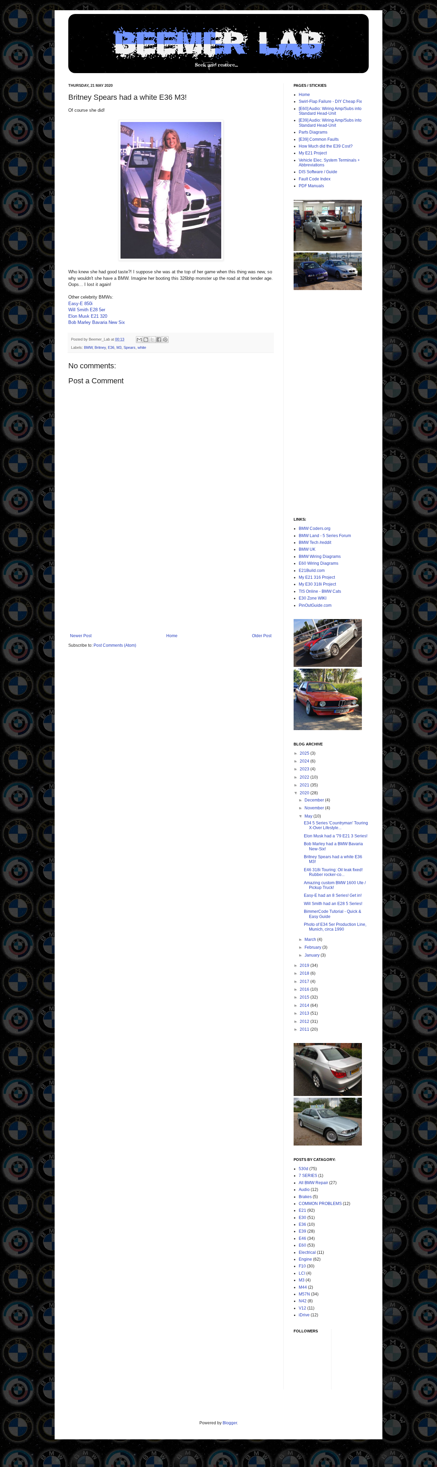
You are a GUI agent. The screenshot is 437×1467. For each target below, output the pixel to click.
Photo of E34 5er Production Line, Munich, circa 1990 (335, 927)
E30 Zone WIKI (312, 598)
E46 (302, 1238)
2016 (305, 989)
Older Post (261, 635)
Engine (305, 1259)
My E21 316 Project (317, 577)
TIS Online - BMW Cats (320, 591)
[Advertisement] (170, 582)
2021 (305, 785)
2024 (305, 761)
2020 (305, 793)
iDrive (304, 1315)
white (142, 347)
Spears (130, 347)
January (313, 955)
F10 (302, 1266)
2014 (305, 1005)
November (315, 808)
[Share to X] (152, 339)
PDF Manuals (311, 185)
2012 (305, 1021)
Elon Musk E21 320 (87, 316)
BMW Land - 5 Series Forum (325, 535)
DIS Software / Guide (318, 171)
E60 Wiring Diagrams (318, 563)
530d (303, 1168)
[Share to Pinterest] (165, 339)
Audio (304, 1189)
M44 (303, 1287)
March (311, 939)
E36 (111, 347)
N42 (303, 1301)
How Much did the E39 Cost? (326, 146)
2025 (305, 753)
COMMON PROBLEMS (320, 1203)
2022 (305, 777)
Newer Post (80, 635)
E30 (302, 1217)
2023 (305, 769)
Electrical (307, 1252)
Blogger (230, 1423)
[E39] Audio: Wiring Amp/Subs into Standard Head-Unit (330, 122)
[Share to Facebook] (158, 339)
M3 (119, 347)
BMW (88, 347)
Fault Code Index (314, 179)
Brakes (305, 1196)
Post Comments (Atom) (115, 645)
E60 (302, 1245)
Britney (100, 347)
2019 (305, 965)
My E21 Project (313, 153)
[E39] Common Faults (319, 139)
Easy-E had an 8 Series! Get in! (333, 895)
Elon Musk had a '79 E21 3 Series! (335, 836)
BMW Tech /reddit (315, 542)
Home (172, 635)
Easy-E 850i (80, 303)
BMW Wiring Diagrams (320, 556)
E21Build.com (312, 570)
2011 (305, 1029)
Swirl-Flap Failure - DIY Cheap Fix (330, 101)
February (313, 947)
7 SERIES (308, 1175)
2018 (305, 973)
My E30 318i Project (317, 584)
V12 (302, 1308)
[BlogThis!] (145, 339)
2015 (305, 997)
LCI (302, 1273)
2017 (305, 981)
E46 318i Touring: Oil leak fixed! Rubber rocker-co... (333, 872)
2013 (305, 1013)
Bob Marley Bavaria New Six (96, 322)
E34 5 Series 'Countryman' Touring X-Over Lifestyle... (336, 825)
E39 (302, 1231)
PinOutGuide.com (315, 605)
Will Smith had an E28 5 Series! (333, 903)
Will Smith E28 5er (86, 309)
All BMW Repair (313, 1182)
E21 (302, 1210)
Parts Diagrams (313, 132)
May (309, 816)
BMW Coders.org (314, 528)
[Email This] (139, 339)
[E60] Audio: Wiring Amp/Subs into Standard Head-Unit (330, 111)
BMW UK (307, 549)
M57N (304, 1294)
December (315, 800)
